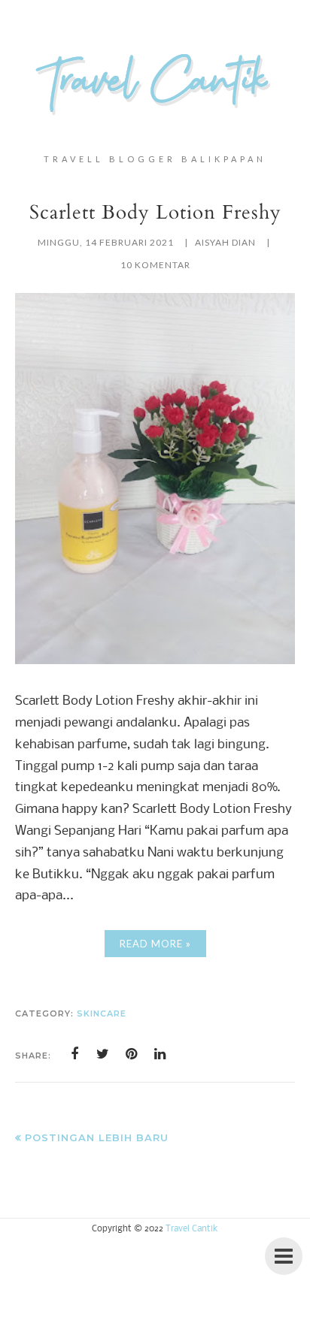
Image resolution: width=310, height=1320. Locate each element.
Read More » (155, 944)
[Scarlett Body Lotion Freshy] (155, 661)
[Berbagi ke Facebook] (74, 1054)
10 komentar (155, 264)
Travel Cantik (192, 1229)
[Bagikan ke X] (103, 1054)
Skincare (101, 1013)
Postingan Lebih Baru (97, 1137)
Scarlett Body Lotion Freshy (155, 212)
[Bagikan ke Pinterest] (132, 1054)
